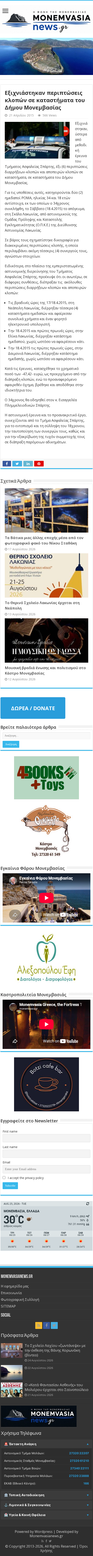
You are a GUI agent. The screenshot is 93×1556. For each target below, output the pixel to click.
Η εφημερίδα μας (15, 1286)
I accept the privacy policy (25, 1178)
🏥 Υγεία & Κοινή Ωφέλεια (24, 1515)
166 (86, 1483)
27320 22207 (79, 1453)
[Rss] (38, 1325)
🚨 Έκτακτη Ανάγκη (20, 1444)
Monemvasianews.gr (46, 1536)
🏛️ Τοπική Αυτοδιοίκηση (24, 1495)
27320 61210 (79, 1460)
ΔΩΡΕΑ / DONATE (33, 708)
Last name (10, 1147)
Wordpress (44, 1531)
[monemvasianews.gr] (46, 18)
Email (6, 1162)
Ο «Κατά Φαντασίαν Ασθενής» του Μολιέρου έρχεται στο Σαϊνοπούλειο (56, 1387)
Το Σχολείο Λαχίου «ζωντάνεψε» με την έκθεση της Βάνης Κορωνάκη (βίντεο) (55, 1350)
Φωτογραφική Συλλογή (20, 1299)
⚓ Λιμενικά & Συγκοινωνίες (27, 1505)
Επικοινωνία (11, 1292)
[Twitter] (54, 1325)
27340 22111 (79, 1468)
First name (10, 1131)
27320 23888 (79, 1476)
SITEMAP (8, 1306)
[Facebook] (46, 1325)
